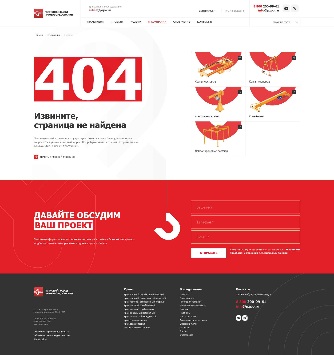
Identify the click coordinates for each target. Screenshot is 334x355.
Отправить (208, 252)
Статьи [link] (183, 331)
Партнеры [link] (185, 312)
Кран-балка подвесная (135, 320)
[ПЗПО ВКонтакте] (238, 318)
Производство (187, 298)
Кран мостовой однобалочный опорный (144, 301)
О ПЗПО (184, 294)
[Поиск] (297, 22)
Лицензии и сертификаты (193, 305)
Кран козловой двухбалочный (139, 309)
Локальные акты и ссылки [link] (193, 320)
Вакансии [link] (184, 327)
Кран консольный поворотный (139, 312)
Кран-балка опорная (134, 323)
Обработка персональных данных (51, 331)
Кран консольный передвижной (140, 316)
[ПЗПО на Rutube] (245, 318)
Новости (184, 309)
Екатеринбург (206, 10)
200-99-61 (266, 6)
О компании (157, 22)
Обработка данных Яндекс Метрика (52, 335)
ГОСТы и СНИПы (188, 316)
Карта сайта (40, 339)
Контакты (204, 22)
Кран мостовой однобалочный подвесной (145, 298)
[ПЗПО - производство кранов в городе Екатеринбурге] (54, 13)
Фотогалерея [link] (186, 334)
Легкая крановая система (137, 327)
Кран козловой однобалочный (139, 305)
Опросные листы (188, 323)
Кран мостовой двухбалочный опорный (144, 294)
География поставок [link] (190, 301)
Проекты (117, 22)
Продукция (95, 22)
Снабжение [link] (181, 22)
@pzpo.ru (100, 10)
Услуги (136, 22)
